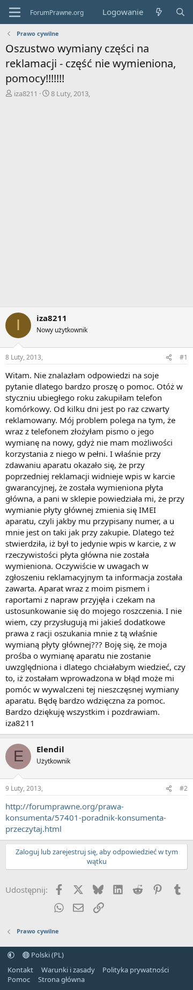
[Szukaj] (180, 12)
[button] (11, 955)
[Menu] (14, 12)
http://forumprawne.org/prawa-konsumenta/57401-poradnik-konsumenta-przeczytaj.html (85, 817)
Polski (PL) (46, 955)
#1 (184, 357)
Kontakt (20, 970)
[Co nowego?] (159, 12)
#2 (184, 788)
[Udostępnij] (169, 358)
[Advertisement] (96, 200)
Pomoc (19, 979)
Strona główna (61, 979)
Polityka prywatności (135, 970)
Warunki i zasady (68, 970)
